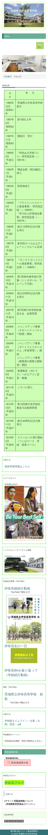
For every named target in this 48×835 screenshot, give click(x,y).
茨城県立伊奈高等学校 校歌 (24, 696)
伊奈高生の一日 (16, 645)
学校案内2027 (11, 484)
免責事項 (34, 831)
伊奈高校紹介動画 (17, 588)
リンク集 (26, 831)
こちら (37, 740)
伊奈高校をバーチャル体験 (15, 556)
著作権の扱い (16, 831)
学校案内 (7, 76)
